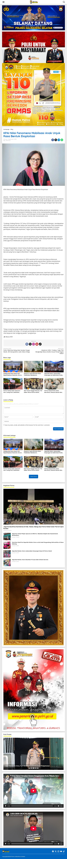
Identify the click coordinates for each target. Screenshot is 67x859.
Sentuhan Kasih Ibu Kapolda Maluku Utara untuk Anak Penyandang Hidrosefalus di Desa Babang (38, 543)
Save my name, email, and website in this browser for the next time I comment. (27, 425)
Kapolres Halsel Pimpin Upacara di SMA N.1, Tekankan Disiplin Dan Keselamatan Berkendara (35, 534)
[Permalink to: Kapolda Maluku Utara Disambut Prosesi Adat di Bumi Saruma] (7, 562)
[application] (33, 791)
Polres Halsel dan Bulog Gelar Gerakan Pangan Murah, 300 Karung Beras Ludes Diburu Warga (16, 350)
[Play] (6, 806)
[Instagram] (33, 344)
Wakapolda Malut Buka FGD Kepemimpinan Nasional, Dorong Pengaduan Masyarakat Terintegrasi (12, 374)
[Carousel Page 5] (38, 768)
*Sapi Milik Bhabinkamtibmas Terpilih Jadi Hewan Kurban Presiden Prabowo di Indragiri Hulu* (31, 765)
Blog (4, 140)
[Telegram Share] (58, 140)
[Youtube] (36, 344)
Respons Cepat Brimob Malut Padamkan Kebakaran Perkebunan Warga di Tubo (32, 374)
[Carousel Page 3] (33, 768)
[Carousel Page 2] (31, 768)
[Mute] (58, 806)
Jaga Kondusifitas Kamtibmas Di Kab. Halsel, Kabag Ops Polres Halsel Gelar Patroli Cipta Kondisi (33, 527)
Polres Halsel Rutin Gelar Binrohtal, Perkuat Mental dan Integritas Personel (53, 391)
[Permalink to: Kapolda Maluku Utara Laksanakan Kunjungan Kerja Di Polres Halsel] (7, 554)
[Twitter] (30, 344)
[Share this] (52, 140)
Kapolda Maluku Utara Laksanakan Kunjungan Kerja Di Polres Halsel (32, 551)
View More (33, 476)
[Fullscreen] (61, 806)
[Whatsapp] (62, 140)
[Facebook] (26, 344)
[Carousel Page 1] (29, 768)
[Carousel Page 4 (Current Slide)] (35, 768)
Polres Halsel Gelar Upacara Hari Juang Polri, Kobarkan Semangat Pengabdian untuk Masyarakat (11, 391)
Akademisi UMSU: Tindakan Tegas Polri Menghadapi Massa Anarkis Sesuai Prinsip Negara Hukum (49, 351)
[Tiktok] (40, 344)
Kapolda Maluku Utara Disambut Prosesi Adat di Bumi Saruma (30, 559)
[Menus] (3, 2)
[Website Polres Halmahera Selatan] (33, 2)
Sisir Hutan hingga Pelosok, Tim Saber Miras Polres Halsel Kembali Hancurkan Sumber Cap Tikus (33, 391)
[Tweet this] (55, 140)
